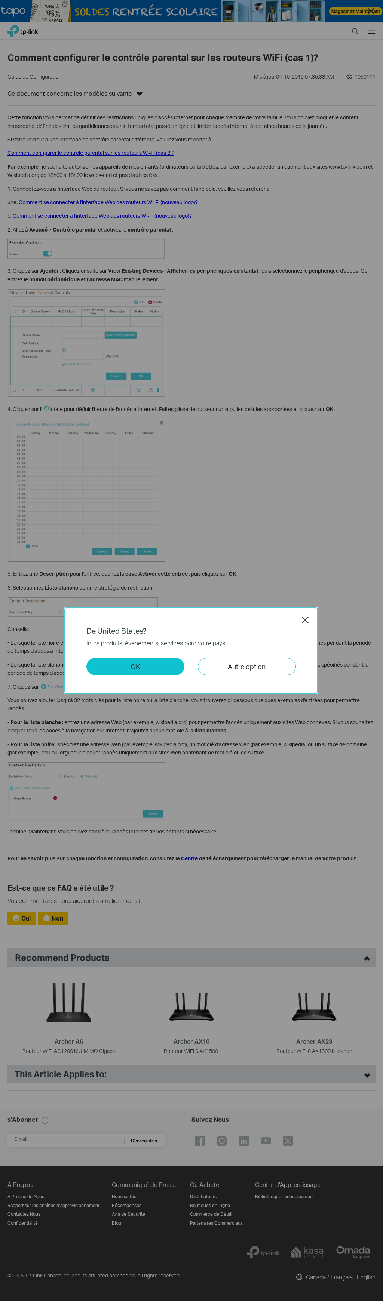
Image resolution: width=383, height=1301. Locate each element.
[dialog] (191, 650)
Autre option (247, 666)
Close (305, 620)
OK (135, 666)
